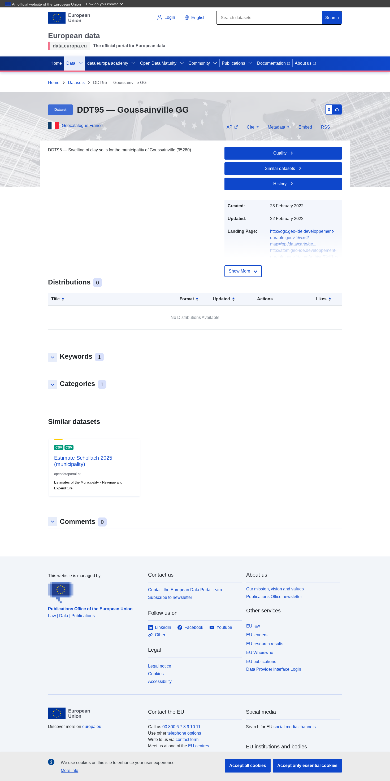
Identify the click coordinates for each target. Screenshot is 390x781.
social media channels (295, 727)
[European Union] (95, 713)
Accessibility (160, 681)
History (280, 184)
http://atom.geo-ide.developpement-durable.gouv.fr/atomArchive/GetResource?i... (304, 256)
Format (187, 299)
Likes (321, 299)
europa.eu (91, 726)
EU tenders (256, 635)
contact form (187, 739)
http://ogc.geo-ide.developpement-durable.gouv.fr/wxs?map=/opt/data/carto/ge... (302, 237)
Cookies (156, 674)
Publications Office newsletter (274, 596)
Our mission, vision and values (275, 589)
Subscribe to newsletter (170, 597)
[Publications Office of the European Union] (95, 591)
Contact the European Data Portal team (185, 589)
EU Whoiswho (259, 652)
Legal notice (159, 666)
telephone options (184, 733)
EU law (253, 626)
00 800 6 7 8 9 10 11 (181, 727)
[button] (105, 3)
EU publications (261, 661)
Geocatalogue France (82, 125)
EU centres (198, 746)
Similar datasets (280, 168)
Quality (280, 153)
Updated (221, 299)
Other (160, 635)
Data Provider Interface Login (273, 669)
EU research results (264, 644)
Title (55, 299)
